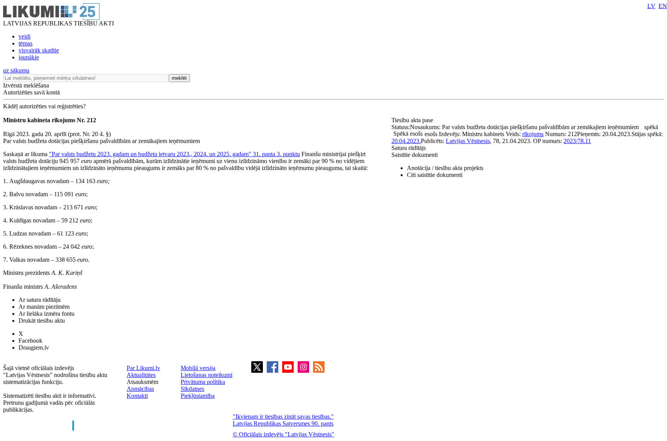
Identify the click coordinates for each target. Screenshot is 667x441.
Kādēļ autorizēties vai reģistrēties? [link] (44, 106)
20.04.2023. (406, 141)
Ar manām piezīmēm (44, 306)
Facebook (30, 340)
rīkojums (532, 134)
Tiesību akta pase (413, 120)
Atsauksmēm (142, 382)
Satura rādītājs (408, 148)
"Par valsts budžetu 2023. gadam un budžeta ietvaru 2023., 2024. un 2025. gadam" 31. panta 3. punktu (174, 154)
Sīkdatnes (192, 388)
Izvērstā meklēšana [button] (26, 85)
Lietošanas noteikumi (206, 375)
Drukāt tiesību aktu (42, 320)
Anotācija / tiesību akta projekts (445, 168)
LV (651, 6)
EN (663, 6)
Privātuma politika (203, 382)
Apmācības (140, 388)
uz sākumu (16, 70)
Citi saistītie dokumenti (434, 175)
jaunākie (29, 57)
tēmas (25, 43)
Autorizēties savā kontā (31, 92)
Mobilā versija (198, 368)
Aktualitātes (141, 375)
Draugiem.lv (34, 347)
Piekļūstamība (198, 395)
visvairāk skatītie (39, 50)
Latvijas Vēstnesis (468, 141)
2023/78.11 (577, 141)
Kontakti (137, 395)
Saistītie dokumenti (414, 154)
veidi (24, 36)
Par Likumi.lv (143, 368)
